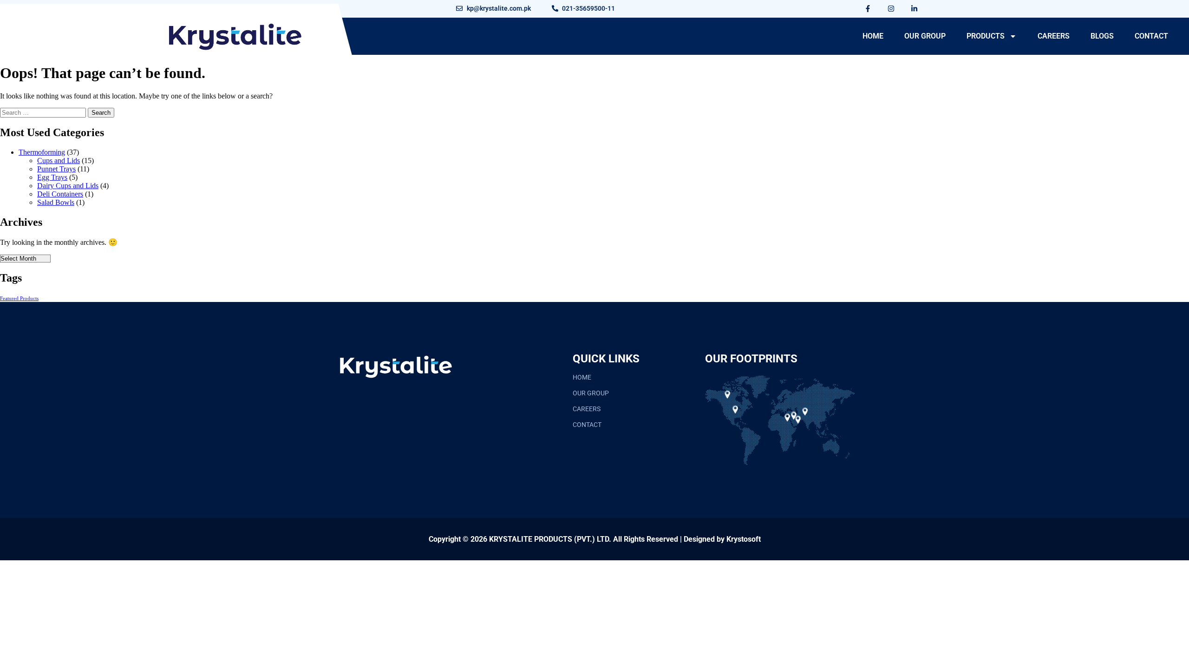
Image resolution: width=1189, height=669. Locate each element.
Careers (1054, 36)
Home (872, 36)
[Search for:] (44, 112)
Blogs (1102, 36)
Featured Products (19, 298)
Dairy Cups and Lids (67, 186)
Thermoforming (42, 152)
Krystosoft (743, 539)
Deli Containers (60, 194)
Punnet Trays (56, 169)
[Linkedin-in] (914, 8)
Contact (1151, 36)
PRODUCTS (986, 36)
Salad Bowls (55, 202)
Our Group (925, 36)
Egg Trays (52, 177)
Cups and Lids (58, 160)
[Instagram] (891, 8)
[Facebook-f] (868, 8)
